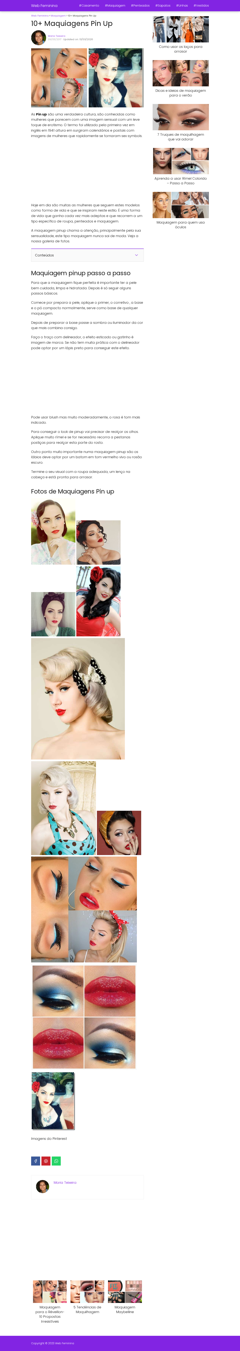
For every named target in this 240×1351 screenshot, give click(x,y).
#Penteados (140, 5)
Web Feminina (44, 5)
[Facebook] (35, 1161)
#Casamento (89, 5)
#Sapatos (162, 5)
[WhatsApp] (56, 1161)
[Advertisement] (87, 170)
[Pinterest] (45, 1161)
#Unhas (182, 5)
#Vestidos (201, 5)
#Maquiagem (115, 5)
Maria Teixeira (56, 36)
